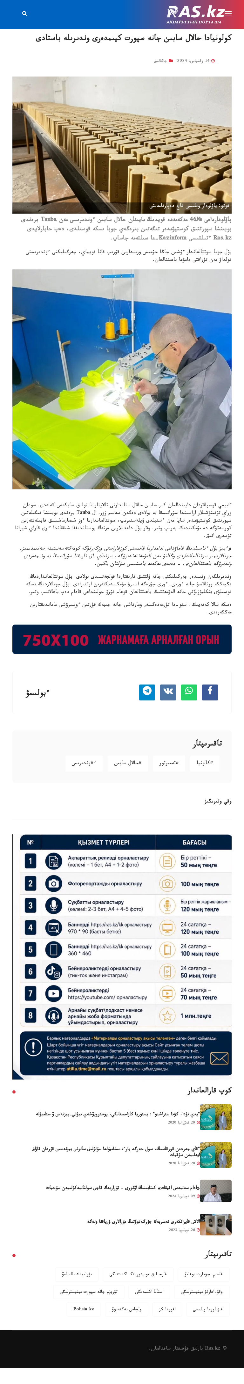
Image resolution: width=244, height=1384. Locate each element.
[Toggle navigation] (228, 14)
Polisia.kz (83, 1310)
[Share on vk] (168, 692)
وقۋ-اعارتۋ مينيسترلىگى (202, 1292)
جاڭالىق (160, 61)
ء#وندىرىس (84, 763)
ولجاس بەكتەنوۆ (126, 1310)
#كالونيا (205, 763)
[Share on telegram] (147, 692)
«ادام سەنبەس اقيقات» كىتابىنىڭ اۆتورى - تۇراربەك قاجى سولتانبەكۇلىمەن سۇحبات (123, 1188)
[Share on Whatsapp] (189, 692)
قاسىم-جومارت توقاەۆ (204, 1275)
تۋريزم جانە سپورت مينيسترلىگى (89, 1292)
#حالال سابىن (128, 763)
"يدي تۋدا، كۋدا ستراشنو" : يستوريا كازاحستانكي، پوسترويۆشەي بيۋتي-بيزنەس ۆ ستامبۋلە (118, 1115)
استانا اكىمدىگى (149, 1292)
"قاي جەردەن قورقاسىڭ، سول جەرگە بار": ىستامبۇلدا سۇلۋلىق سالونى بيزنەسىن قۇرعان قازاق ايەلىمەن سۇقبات (116, 1152)
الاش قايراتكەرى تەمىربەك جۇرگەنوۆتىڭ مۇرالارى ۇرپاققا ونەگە (143, 1222)
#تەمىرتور (169, 763)
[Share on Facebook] (210, 692)
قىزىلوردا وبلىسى (208, 1310)
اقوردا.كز (167, 1310)
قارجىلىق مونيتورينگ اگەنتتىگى (138, 1275)
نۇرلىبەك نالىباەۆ (77, 1275)
